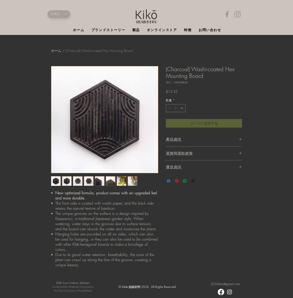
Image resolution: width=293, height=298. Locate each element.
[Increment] (182, 108)
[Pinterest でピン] (176, 181)
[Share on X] (193, 181)
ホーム (56, 50)
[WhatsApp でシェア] (184, 181)
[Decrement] (169, 108)
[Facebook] (227, 14)
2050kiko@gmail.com (225, 284)
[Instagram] (237, 14)
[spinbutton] (176, 108)
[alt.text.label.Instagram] (229, 292)
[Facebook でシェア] (168, 181)
